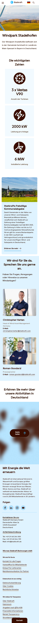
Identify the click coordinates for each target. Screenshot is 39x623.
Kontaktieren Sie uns (11, 517)
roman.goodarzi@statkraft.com (22, 374)
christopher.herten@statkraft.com (17, 331)
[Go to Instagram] (17, 507)
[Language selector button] (28, 3)
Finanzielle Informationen (13, 611)
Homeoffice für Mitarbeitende (15, 565)
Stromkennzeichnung (11, 618)
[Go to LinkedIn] (11, 507)
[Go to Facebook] (5, 507)
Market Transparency (11, 614)
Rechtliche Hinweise (11, 589)
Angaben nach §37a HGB (12, 608)
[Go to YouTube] (23, 507)
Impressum (7, 604)
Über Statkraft (8, 601)
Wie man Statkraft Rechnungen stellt (17, 551)
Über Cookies (8, 586)
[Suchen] (33, 2)
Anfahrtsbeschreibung (12, 532)
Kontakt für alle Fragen (12, 561)
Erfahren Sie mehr (12, 249)
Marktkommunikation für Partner (16, 571)
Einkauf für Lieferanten (12, 568)
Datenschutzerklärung (12, 583)
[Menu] (3, 2)
